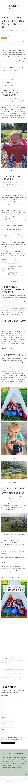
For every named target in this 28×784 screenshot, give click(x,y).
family (20, 660)
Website (3, 729)
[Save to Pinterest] (2, 38)
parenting (7, 662)
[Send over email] (5, 38)
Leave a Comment (20, 30)
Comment (4, 695)
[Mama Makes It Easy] (14, 9)
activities (11, 660)
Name (3, 717)
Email (3, 723)
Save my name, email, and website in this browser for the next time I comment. (13, 738)
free (24, 660)
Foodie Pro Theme (15, 781)
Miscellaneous (13, 658)
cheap (16, 660)
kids (2, 662)
